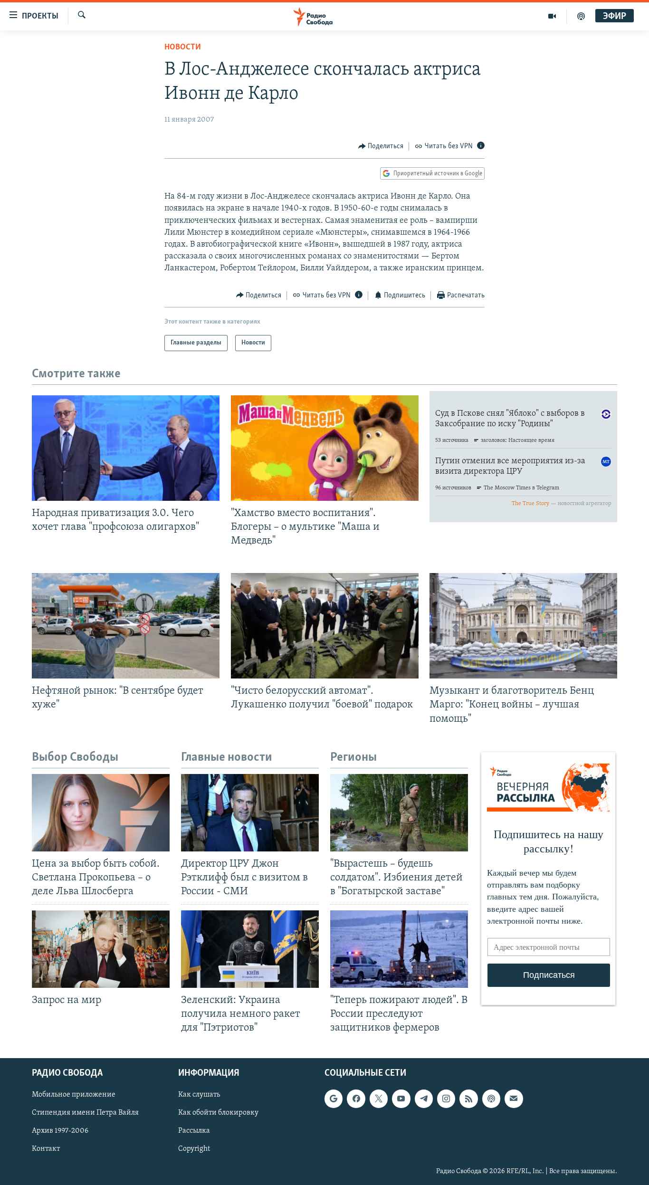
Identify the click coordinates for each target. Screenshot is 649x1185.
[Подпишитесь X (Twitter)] (379, 1098)
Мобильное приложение (73, 1095)
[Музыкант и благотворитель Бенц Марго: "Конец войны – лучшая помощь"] (523, 626)
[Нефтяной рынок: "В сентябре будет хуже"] (126, 626)
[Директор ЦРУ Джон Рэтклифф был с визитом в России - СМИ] (250, 812)
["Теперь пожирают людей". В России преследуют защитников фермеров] (399, 949)
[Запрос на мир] (101, 949)
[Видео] (552, 16)
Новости (182, 47)
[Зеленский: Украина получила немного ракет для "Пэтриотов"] (250, 949)
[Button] (381, 146)
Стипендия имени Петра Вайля (85, 1113)
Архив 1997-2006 (60, 1131)
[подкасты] (581, 16)
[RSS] (468, 1098)
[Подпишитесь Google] (333, 1098)
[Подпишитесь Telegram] (424, 1098)
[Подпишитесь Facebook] (356, 1098)
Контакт (46, 1149)
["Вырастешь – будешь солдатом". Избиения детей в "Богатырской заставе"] (399, 812)
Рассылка (194, 1131)
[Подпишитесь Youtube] (401, 1098)
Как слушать (199, 1095)
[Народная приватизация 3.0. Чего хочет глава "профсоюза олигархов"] (126, 448)
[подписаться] (514, 1098)
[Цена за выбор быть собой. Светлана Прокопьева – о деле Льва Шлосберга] (101, 812)
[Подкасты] (491, 1098)
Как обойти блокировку (218, 1113)
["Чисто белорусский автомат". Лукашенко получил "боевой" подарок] (325, 626)
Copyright (194, 1149)
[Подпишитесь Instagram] (446, 1098)
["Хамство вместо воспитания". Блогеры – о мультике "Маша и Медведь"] (325, 448)
